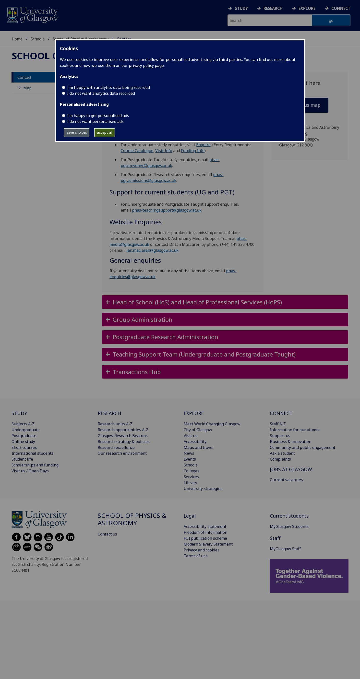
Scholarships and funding (35, 465)
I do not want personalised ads (95, 121)
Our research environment (122, 453)
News (189, 453)
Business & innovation (290, 441)
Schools (38, 39)
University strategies (203, 488)
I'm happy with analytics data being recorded (108, 87)
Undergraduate (26, 429)
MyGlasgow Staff (285, 548)
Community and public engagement (302, 447)
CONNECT (281, 413)
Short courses (24, 447)
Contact (24, 77)
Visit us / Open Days (30, 471)
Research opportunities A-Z (123, 429)
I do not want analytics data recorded (101, 93)
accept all (104, 132)
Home (17, 39)
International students (32, 453)
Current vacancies (286, 479)
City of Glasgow (198, 429)
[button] (225, 302)
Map (27, 88)
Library (190, 482)
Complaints (280, 459)
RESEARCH (109, 413)
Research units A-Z (115, 424)
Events (190, 459)
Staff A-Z (278, 424)
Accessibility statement (205, 526)
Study (241, 8)
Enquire (203, 144)
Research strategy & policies (124, 441)
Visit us (190, 435)
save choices (77, 132)
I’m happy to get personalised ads (98, 115)
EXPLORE (194, 413)
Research (273, 8)
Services (191, 476)
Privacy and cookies (201, 550)
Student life (22, 459)
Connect (340, 8)
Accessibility (195, 441)
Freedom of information (205, 532)
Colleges (191, 471)
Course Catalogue (137, 150)
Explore (307, 8)
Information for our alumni (295, 429)
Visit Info (163, 150)
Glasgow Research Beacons (123, 435)
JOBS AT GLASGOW (291, 469)
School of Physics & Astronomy (132, 519)
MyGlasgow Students (289, 526)
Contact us (107, 534)
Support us (280, 435)
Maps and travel (199, 447)
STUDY (19, 413)
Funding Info (192, 150)
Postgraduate (24, 435)
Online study (23, 441)
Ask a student (282, 453)
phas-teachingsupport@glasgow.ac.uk (167, 210)
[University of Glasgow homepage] (32, 14)
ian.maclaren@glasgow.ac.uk (152, 250)
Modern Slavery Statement (208, 544)
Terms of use (196, 556)
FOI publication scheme (205, 538)
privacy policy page (146, 65)
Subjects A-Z (23, 424)
